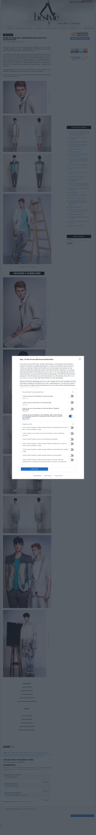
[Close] (80, 359)
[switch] (71, 396)
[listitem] (48, 392)
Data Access (48, 475)
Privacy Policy (59, 475)
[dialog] (48, 417)
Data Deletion (37, 475)
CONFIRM (34, 469)
